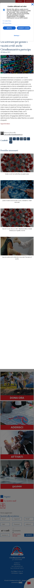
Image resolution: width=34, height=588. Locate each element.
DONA (20, 1)
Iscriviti (29, 535)
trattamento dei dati (16, 535)
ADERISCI (29, 1)
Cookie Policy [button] (7, 21)
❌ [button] (32, 4)
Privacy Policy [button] (7, 23)
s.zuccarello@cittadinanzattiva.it (13, 134)
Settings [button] (17, 35)
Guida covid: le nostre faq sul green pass (17, 174)
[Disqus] (17, 292)
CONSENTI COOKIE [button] (24, 28)
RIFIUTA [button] (9, 28)
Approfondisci (5, 124)
